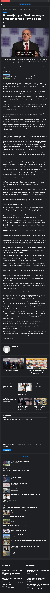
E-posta (5, 439)
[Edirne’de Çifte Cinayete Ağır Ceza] (6, 512)
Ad (4, 435)
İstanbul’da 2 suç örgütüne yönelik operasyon (14, 516)
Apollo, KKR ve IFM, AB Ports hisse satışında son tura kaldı (22, 1)
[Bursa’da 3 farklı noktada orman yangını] (6, 536)
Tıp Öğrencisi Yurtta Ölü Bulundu (18, 489)
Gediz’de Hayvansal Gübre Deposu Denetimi (21, 461)
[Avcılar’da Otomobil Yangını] (6, 479)
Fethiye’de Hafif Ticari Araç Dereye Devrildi (21, 520)
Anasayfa (6, 9)
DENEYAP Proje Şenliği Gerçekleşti (19, 483)
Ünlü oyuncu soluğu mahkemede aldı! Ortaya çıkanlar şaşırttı (25, 546)
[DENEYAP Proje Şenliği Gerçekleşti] (6, 485)
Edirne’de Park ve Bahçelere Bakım (11, 500)
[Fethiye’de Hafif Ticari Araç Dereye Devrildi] (6, 521)
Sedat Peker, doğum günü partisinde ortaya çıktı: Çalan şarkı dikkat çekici (20, 507)
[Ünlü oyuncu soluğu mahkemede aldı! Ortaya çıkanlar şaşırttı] (6, 548)
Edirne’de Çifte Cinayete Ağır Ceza (19, 510)
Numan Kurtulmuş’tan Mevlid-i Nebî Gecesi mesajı (15, 525)
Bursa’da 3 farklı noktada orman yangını (20, 535)
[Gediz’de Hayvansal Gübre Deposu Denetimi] (6, 76)
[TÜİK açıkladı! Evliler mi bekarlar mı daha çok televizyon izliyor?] (25, 387)
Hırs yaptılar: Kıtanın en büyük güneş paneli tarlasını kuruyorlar (26, 552)
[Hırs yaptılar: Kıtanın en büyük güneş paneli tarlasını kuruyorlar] (6, 553)
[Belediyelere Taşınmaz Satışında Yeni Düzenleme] (25, 401)
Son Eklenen (25, 456)
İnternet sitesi (29, 439)
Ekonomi (10, 9)
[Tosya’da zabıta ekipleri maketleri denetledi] (40, 401)
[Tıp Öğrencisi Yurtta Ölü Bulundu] (6, 490)
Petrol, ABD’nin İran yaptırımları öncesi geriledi (9, 399)
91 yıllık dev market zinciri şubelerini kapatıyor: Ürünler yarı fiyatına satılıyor (29, 540)
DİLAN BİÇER (15, 346)
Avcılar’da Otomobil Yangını (18, 477)
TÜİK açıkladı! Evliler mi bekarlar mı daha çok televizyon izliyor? (23, 393)
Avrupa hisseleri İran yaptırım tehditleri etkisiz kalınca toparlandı (9, 385)
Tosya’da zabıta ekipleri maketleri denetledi (39, 407)
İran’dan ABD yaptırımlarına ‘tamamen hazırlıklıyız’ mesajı (17, 467)
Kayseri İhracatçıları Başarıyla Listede (38, 384)
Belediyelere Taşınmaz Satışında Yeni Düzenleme (24, 407)
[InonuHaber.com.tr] (25, 4)
